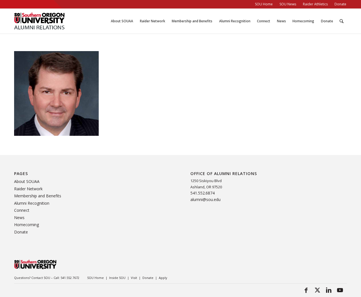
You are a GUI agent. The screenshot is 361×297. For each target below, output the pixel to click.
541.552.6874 (202, 193)
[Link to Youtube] (340, 290)
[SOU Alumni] (39, 21)
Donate (21, 232)
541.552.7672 (70, 278)
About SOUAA (26, 181)
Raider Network (28, 188)
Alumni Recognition (31, 203)
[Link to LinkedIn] (328, 290)
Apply (163, 278)
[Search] (341, 21)
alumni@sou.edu (205, 199)
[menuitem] (264, 4)
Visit (134, 278)
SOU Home (95, 278)
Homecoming (26, 224)
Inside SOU (117, 278)
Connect (21, 210)
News (19, 217)
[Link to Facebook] (306, 290)
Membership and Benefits (37, 195)
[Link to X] (317, 290)
